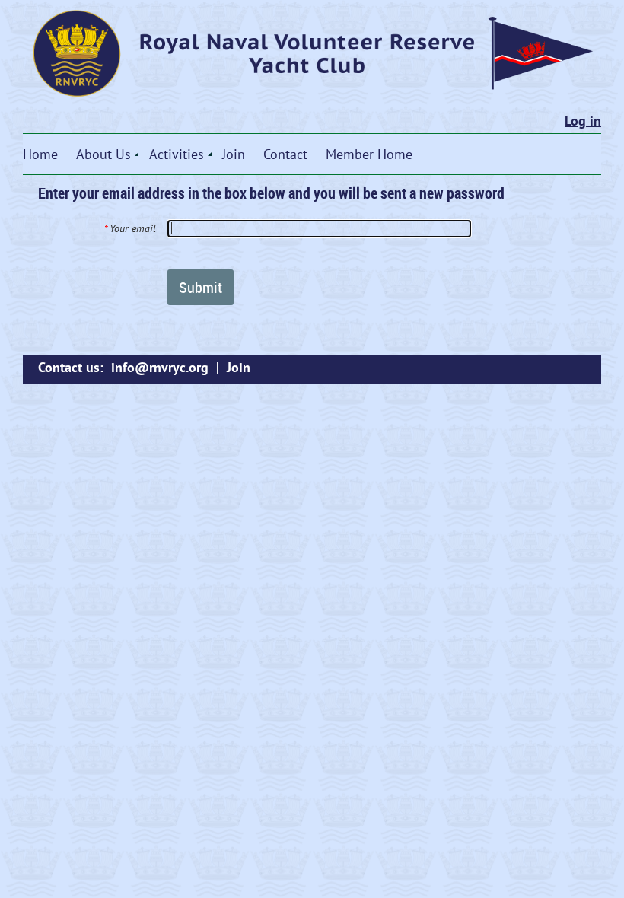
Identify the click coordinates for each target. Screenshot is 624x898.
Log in (583, 120)
